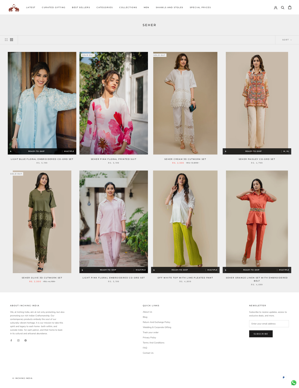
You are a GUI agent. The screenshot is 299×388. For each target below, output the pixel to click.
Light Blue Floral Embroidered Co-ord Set (42, 159)
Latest (30, 7)
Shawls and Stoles (169, 7)
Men (146, 7)
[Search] (282, 7)
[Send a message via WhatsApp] (293, 382)
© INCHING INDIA (22, 378)
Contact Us (148, 352)
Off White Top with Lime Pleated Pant (185, 278)
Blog (145, 317)
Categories (105, 7)
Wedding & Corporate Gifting (157, 327)
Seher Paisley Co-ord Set (257, 159)
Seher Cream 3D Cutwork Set (185, 159)
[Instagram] (18, 340)
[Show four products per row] (11, 39)
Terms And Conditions (153, 342)
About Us (147, 311)
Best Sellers (81, 7)
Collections (128, 7)
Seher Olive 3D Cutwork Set (42, 278)
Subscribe (261, 334)
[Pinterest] (25, 340)
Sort (286, 40)
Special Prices (200, 7)
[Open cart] (289, 7)
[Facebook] (11, 340)
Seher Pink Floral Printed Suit (113, 159)
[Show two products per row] (6, 39)
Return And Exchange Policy (156, 322)
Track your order (151, 332)
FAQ (145, 347)
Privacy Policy (149, 337)
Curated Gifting (53, 7)
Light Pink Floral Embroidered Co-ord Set (114, 278)
